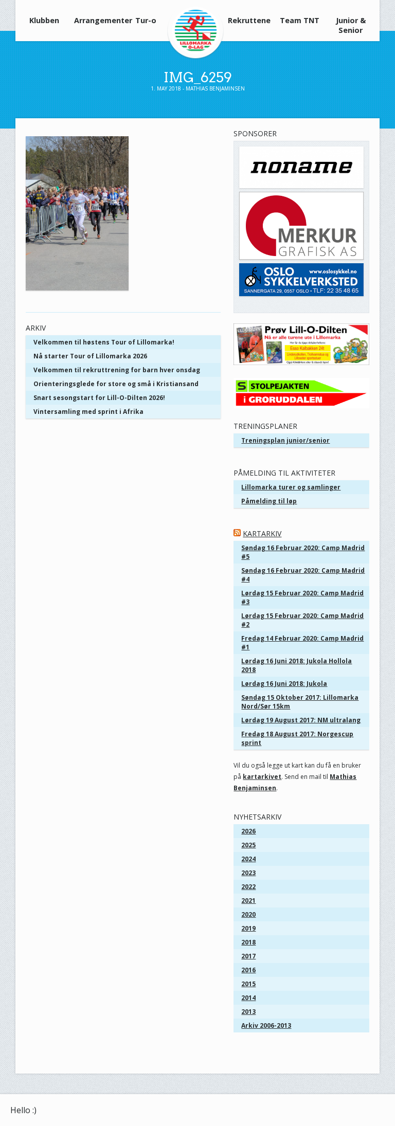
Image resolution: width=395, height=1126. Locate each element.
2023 (248, 872)
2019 (248, 928)
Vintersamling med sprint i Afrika (88, 411)
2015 (248, 983)
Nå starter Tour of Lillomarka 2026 (90, 356)
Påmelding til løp (269, 501)
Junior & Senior (351, 25)
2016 (248, 970)
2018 (248, 942)
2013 (248, 1011)
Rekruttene (249, 20)
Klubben (44, 20)
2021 (248, 900)
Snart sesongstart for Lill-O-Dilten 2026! (99, 397)
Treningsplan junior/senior (285, 440)
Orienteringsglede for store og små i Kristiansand (116, 383)
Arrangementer (96, 20)
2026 (248, 831)
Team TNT (299, 20)
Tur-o (145, 20)
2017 (248, 956)
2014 (248, 997)
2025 (248, 845)
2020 (248, 914)
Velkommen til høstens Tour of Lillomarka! (103, 342)
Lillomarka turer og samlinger (290, 487)
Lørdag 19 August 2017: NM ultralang (301, 720)
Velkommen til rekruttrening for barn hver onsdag (116, 370)
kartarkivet (262, 776)
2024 (248, 859)
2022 (248, 886)
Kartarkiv (262, 533)
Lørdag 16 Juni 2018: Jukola (284, 683)
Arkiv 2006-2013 (266, 1025)
